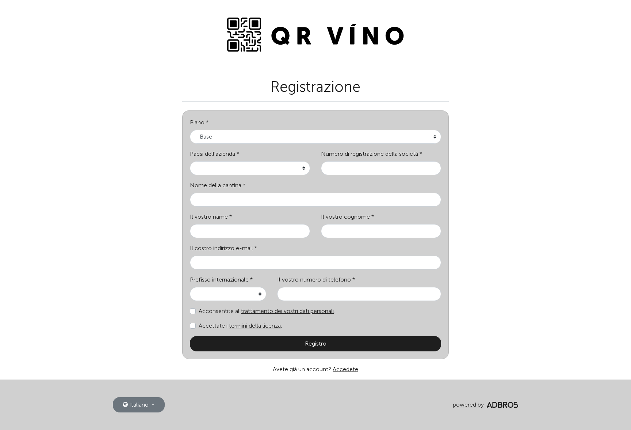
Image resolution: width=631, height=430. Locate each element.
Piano (197, 122)
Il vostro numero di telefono (314, 279)
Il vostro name (209, 216)
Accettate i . (240, 325)
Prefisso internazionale (219, 279)
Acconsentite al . (267, 311)
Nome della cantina (215, 185)
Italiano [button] (139, 404)
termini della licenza (255, 325)
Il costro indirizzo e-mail (221, 248)
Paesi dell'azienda (212, 153)
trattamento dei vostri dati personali (287, 311)
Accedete (345, 369)
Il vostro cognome (345, 216)
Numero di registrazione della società (369, 153)
